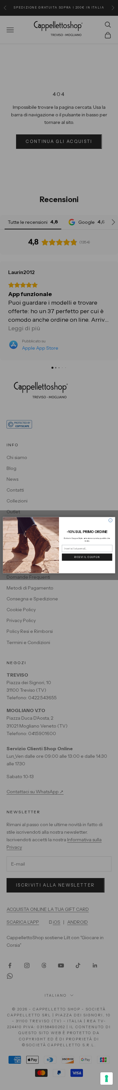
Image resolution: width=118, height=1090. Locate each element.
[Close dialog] (110, 520)
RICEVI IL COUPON (87, 556)
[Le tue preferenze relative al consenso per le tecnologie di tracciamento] (106, 1078)
